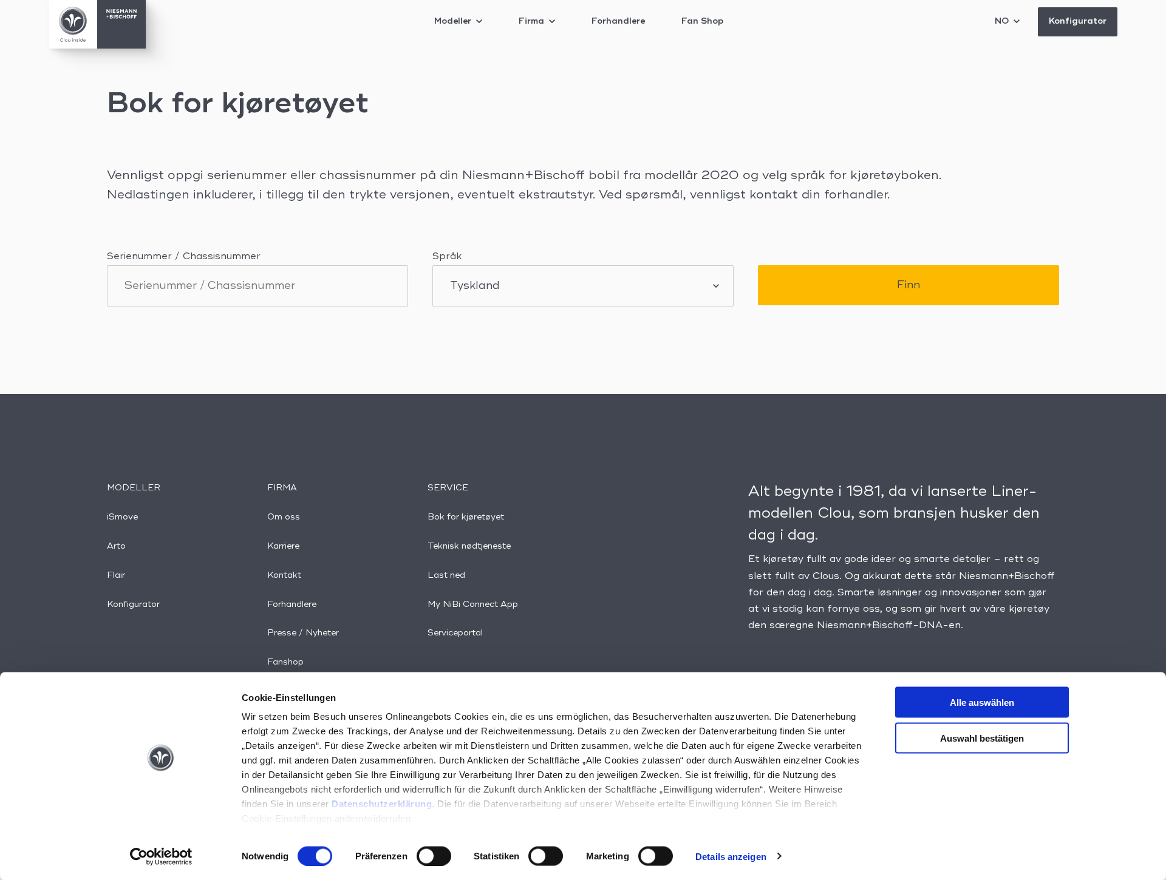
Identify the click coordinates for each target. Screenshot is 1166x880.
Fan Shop (702, 21)
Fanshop (285, 662)
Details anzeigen (730, 856)
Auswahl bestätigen (982, 738)
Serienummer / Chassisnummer (184, 257)
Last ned (446, 575)
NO (1003, 21)
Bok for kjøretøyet (466, 517)
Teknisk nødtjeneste (469, 546)
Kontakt (284, 575)
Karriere (283, 546)
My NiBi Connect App (473, 604)
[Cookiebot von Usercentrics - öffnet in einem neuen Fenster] (161, 856)
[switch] (434, 855)
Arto (116, 546)
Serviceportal (455, 633)
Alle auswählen (982, 702)
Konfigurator (1077, 21)
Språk (447, 257)
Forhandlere (618, 21)
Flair (116, 575)
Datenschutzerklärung (382, 804)
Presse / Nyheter (303, 633)
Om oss (283, 517)
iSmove (122, 517)
